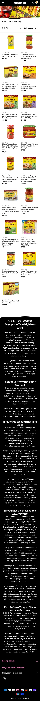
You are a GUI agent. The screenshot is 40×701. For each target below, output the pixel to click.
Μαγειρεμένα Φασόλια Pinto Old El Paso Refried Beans (10, 273)
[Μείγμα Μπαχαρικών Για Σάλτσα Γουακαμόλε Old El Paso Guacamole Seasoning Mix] (10, 226)
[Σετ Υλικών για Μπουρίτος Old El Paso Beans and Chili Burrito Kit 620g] (29, 101)
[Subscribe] (37, 673)
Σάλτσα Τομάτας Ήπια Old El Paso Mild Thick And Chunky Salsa (29, 209)
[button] (3, 3)
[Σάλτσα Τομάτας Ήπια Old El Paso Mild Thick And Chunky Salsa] (29, 195)
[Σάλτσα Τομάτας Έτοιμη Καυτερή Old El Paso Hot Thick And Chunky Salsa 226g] (10, 131)
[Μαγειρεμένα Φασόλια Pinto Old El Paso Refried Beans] (10, 258)
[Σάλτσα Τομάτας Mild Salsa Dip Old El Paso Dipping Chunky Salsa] (29, 131)
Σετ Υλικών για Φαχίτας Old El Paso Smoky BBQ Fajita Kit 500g (9, 116)
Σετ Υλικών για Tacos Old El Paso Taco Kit (10, 302)
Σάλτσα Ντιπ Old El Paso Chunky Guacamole (10, 55)
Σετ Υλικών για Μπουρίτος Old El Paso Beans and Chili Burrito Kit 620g (29, 116)
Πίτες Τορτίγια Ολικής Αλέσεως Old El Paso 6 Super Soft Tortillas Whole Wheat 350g (29, 242)
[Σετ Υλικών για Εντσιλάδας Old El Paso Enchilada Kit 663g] (29, 71)
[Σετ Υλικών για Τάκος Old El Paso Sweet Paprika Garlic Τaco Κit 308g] (10, 71)
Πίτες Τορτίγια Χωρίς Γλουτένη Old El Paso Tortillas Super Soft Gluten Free (10, 210)
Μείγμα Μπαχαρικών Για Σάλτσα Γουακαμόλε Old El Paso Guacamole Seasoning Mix (10, 242)
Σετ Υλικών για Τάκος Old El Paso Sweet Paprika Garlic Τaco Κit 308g (10, 86)
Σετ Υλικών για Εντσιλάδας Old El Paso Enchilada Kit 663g (28, 86)
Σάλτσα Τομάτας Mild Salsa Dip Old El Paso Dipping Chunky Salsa (29, 146)
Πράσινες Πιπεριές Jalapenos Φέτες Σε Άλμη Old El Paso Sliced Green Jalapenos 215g (10, 178)
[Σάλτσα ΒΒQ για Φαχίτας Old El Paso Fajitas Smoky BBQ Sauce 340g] (29, 42)
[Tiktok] (4, 679)
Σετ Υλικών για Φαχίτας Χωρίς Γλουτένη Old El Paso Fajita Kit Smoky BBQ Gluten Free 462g (29, 178)
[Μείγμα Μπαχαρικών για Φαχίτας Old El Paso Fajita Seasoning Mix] (29, 258)
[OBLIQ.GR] (20, 3)
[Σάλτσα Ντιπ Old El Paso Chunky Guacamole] (10, 42)
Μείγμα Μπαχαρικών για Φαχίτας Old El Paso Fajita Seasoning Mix (29, 273)
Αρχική (4, 21)
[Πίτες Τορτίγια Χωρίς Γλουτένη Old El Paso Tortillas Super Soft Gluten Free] (10, 195)
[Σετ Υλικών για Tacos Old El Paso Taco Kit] (10, 288)
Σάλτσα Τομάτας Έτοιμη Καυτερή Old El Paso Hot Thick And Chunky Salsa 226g (10, 147)
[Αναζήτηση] (32, 3)
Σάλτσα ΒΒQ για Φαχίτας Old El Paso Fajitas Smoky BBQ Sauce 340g (29, 56)
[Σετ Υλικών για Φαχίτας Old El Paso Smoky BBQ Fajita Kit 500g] (10, 101)
